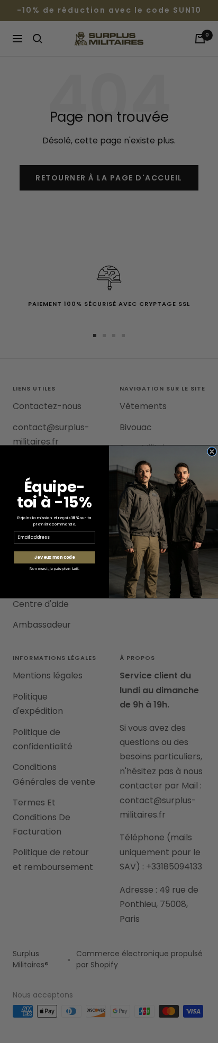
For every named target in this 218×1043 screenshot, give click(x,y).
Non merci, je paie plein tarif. (54, 568)
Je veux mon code (54, 557)
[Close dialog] (211, 451)
